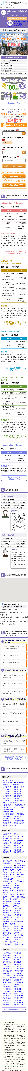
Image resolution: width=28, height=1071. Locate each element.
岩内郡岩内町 (7, 888)
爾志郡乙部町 (7, 850)
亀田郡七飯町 (7, 841)
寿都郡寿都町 (19, 921)
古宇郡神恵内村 (7, 876)
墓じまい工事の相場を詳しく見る (14, 369)
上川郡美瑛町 (7, 787)
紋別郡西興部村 (7, 982)
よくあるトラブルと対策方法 (12, 729)
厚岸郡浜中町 (7, 959)
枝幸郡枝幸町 (14, 780)
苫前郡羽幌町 (7, 821)
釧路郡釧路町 (14, 978)
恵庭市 (5, 874)
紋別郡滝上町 (18, 984)
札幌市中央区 (7, 901)
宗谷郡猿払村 (21, 814)
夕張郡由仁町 (18, 939)
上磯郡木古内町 (19, 841)
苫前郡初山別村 (19, 821)
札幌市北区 (6, 903)
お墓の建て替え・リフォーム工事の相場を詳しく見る (14, 323)
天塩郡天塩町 (7, 818)
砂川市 (16, 919)
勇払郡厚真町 (7, 944)
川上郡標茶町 (7, 975)
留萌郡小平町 (7, 807)
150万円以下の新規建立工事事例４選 (14, 684)
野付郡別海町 (14, 993)
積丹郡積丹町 (18, 912)
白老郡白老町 (18, 915)
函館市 (16, 834)
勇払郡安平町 (14, 942)
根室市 (5, 993)
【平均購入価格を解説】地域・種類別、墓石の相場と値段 (14, 647)
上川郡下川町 (7, 794)
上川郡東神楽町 (19, 787)
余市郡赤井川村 (7, 935)
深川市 (12, 874)
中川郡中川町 (7, 800)
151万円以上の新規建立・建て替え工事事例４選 (14, 692)
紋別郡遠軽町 (18, 980)
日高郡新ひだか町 (8, 879)
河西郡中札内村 (7, 969)
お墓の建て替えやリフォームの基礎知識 (14, 742)
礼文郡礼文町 (14, 803)
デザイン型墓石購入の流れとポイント (14, 664)
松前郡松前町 (18, 847)
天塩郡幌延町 (18, 816)
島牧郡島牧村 (7, 915)
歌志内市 (16, 933)
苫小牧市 (12, 924)
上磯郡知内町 (7, 843)
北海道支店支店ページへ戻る (14, 1010)
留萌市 (16, 807)
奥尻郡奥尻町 (18, 850)
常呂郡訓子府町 (19, 1002)
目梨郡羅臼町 (7, 980)
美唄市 (19, 870)
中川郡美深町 (18, 798)
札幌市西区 (15, 906)
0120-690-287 (17, 18)
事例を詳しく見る (14, 103)
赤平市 (5, 870)
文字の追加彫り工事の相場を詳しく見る (14, 478)
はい (5, 142)
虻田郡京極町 (7, 863)
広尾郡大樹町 (7, 964)
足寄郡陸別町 (7, 962)
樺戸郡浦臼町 (7, 892)
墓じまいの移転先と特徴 (10, 721)
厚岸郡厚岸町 (18, 957)
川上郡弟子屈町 (19, 975)
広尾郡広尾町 (18, 962)
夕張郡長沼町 (7, 939)
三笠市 (5, 894)
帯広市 (23, 993)
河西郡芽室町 (18, 966)
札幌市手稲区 (18, 908)
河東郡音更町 (19, 971)
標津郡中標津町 (19, 998)
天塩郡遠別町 (7, 816)
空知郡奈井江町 (20, 917)
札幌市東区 (17, 901)
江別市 (19, 872)
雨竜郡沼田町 (7, 930)
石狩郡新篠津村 (20, 881)
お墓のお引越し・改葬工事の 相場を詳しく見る (14, 437)
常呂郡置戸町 (7, 1005)
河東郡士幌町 (7, 973)
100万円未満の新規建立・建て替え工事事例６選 (14, 676)
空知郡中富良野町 (8, 814)
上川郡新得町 (7, 966)
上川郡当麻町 (7, 796)
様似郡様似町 (21, 897)
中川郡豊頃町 (18, 991)
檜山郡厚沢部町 (7, 836)
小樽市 (12, 897)
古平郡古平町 (21, 874)
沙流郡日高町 (7, 912)
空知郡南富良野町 (8, 812)
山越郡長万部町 (19, 852)
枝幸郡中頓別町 (20, 782)
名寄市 (5, 803)
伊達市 (12, 872)
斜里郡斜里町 (7, 998)
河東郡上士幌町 (7, 971)
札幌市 (5, 899)
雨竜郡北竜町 (7, 928)
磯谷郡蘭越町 (7, 885)
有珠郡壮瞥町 (7, 933)
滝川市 (5, 924)
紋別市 (16, 987)
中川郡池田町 (18, 989)
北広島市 (16, 892)
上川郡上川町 (18, 789)
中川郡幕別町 (7, 991)
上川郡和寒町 (18, 796)
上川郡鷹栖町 (18, 794)
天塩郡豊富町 (18, 818)
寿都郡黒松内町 (7, 921)
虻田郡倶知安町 (20, 861)
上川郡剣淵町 (7, 791)
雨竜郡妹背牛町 (19, 928)
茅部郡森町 (17, 843)
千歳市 (5, 872)
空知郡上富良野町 (8, 809)
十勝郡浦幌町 (7, 1002)
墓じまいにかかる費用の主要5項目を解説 (14, 705)
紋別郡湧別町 (7, 987)
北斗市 (17, 838)
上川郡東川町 (7, 789)
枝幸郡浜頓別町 (7, 782)
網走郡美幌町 (7, 953)
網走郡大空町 (18, 953)
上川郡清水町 (18, 964)
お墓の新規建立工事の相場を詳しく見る (14, 252)
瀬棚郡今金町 (7, 852)
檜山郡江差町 (19, 836)
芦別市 (12, 870)
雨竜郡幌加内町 (19, 823)
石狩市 (16, 883)
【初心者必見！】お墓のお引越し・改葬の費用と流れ (14, 750)
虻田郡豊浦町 (19, 867)
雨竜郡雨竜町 (18, 930)
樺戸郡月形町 (21, 890)
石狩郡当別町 (7, 883)
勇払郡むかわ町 (19, 944)
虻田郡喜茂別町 (7, 861)
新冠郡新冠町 (21, 894)
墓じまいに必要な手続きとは (12, 713)
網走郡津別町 (7, 955)
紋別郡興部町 (19, 982)
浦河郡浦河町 (7, 926)
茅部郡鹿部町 (7, 845)
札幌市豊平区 (7, 910)
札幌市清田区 (16, 903)
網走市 (16, 955)
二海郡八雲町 (7, 834)
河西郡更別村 (19, 969)
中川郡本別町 (7, 989)
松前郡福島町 (7, 847)
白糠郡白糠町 (18, 1000)
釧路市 (23, 978)
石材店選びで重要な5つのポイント (14, 655)
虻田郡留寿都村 (20, 865)
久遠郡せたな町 (19, 845)
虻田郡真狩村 (18, 863)
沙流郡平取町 (18, 910)
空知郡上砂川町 (7, 917)
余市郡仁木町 (19, 935)
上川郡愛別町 (15, 785)
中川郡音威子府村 (19, 800)
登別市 (5, 897)
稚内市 (5, 825)
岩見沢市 (16, 885)
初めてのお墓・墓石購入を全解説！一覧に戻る (14, 758)
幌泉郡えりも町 (7, 881)
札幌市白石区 (7, 908)
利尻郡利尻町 (7, 805)
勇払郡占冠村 (14, 825)
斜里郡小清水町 (19, 996)
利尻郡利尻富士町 (19, 805)
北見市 (5, 978)
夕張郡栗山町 (18, 937)
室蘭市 (12, 894)
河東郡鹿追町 (18, 973)
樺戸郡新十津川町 (8, 890)
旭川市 (5, 780)
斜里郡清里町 (7, 996)
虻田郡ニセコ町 (7, 865)
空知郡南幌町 (7, 919)
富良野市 (5, 785)
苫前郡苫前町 (7, 823)
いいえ (16, 142)
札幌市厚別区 (14, 899)
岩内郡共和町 (18, 888)
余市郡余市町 (7, 937)
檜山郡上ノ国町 (7, 838)
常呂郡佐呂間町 (19, 1005)
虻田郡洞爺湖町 (7, 867)
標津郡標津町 (7, 1000)
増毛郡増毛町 (7, 798)
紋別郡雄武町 (7, 984)
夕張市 (5, 942)
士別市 (23, 807)
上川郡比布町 (18, 791)
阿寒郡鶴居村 (7, 957)
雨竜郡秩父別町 (19, 926)
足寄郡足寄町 (18, 959)
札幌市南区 (6, 906)
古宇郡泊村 (18, 876)
